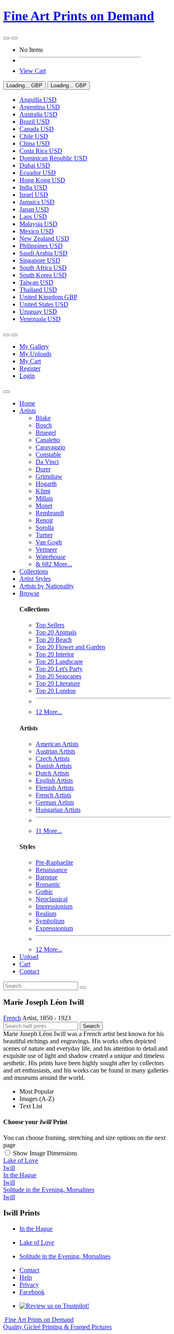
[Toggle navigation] (6, 392)
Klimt (43, 491)
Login (27, 375)
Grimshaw (49, 476)
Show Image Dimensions (45, 1153)
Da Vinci (47, 461)
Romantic (48, 884)
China (34, 143)
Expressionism (54, 928)
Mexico (36, 231)
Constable (48, 454)
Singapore (39, 260)
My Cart (30, 361)
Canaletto (48, 439)
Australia (38, 114)
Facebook (32, 1292)
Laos (33, 216)
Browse (29, 593)
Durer (43, 469)
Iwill (9, 1167)
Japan (34, 209)
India (33, 187)
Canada (36, 128)
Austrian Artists (55, 751)
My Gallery (34, 346)
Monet (44, 505)
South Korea (43, 275)
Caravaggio (50, 447)
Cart (24, 964)
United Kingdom (48, 297)
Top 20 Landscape (59, 661)
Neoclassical (52, 899)
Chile (33, 136)
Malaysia (38, 223)
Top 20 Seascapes (58, 676)
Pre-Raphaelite (54, 862)
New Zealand (44, 238)
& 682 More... (54, 564)
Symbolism (50, 920)
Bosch (44, 425)
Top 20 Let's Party (59, 668)
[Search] (83, 987)
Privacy (29, 1284)
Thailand (38, 289)
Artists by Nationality (46, 586)
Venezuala (40, 318)
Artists (27, 410)
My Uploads (35, 353)
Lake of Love (36, 1242)
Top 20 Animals (56, 632)
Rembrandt (50, 512)
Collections (33, 571)
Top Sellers (50, 625)
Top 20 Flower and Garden (70, 646)
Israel (33, 194)
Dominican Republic (53, 158)
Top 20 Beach (54, 639)
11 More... (49, 830)
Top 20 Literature (58, 683)
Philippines (41, 245)
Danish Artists (54, 765)
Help (25, 1277)
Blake (43, 417)
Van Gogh (49, 542)
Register (29, 368)
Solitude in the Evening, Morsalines (64, 1256)
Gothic (44, 891)
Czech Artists (53, 758)
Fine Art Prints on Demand (78, 16)
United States (43, 304)
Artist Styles (35, 578)
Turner (44, 534)
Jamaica (37, 202)
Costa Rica (40, 150)
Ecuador (37, 172)
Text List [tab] (30, 1106)
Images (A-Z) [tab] (36, 1098)
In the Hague (36, 1228)
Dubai (34, 165)
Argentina (39, 107)
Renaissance (51, 869)
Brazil (34, 121)
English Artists (54, 780)
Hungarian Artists (58, 809)
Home (27, 403)
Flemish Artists (55, 787)
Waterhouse (51, 556)
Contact (29, 971)
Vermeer (46, 549)
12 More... (49, 711)
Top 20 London (56, 690)
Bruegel (46, 432)
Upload (28, 956)
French (12, 1018)
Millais (44, 498)
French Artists (53, 795)
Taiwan (36, 282)
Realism (46, 913)
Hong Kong (42, 180)
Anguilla (38, 99)
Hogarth (46, 483)
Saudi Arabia (43, 253)
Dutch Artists (52, 773)
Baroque (46, 877)
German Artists (55, 802)
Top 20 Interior (55, 654)
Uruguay (38, 311)
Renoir (44, 520)
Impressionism (54, 906)
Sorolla (45, 527)
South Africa (43, 267)
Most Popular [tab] (36, 1091)
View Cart (32, 70)
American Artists (57, 743)
